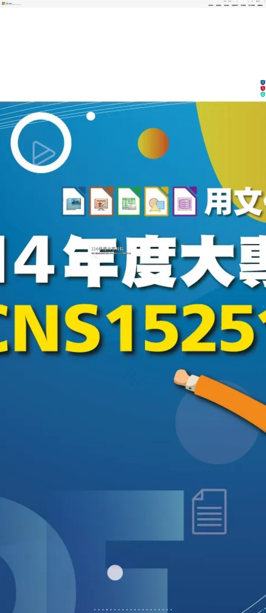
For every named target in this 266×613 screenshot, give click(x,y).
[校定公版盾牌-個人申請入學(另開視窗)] (262, 88)
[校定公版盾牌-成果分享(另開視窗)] (262, 82)
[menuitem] (224, 1)
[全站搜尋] (248, 1)
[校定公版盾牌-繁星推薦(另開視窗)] (262, 94)
